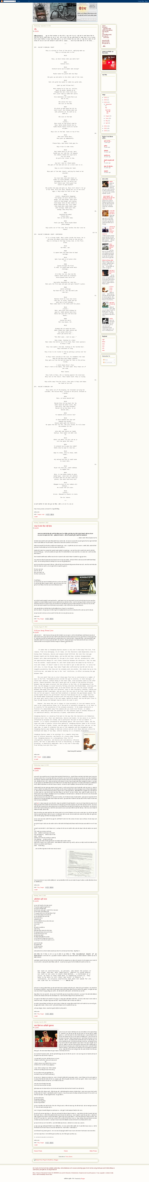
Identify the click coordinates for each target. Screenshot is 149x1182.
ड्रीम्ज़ (105, 146)
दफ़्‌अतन (106, 171)
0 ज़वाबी (35, 516)
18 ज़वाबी (36, 759)
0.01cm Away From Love (43, 630)
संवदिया (111, 181)
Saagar (39, 514)
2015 (105, 97)
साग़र (103, 346)
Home (66, 1151)
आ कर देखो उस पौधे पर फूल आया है (111, 212)
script (43, 514)
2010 (105, 130)
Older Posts (93, 1151)
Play (38, 618)
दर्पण (103, 348)
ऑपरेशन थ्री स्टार (40, 899)
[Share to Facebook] (51, 514)
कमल (103, 350)
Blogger (83, 1178)
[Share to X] (50, 514)
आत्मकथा (37, 768)
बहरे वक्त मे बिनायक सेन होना (112, 272)
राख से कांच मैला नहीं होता (43, 526)
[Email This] (46, 514)
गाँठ (35, 29)
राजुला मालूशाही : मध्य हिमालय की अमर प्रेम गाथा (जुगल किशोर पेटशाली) (108, 198)
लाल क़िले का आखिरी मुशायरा (44, 1025)
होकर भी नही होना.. (108, 166)
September (109, 104)
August (108, 116)
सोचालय (106, 150)
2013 (105, 102)
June (107, 118)
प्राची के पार (107, 155)
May (107, 120)
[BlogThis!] (48, 514)
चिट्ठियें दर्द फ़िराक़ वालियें (107, 260)
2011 (105, 128)
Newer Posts (38, 1151)
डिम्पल (103, 341)
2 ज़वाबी (35, 621)
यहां (37, 803)
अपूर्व (103, 339)
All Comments (108, 362)
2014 (105, 99)
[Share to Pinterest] (53, 514)
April (107, 123)
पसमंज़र (111, 318)
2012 (105, 126)
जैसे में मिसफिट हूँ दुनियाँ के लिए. (111, 246)
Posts (106, 360)
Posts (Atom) (69, 1156)
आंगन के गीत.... (107, 141)
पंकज (103, 344)
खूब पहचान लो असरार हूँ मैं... (112, 304)
